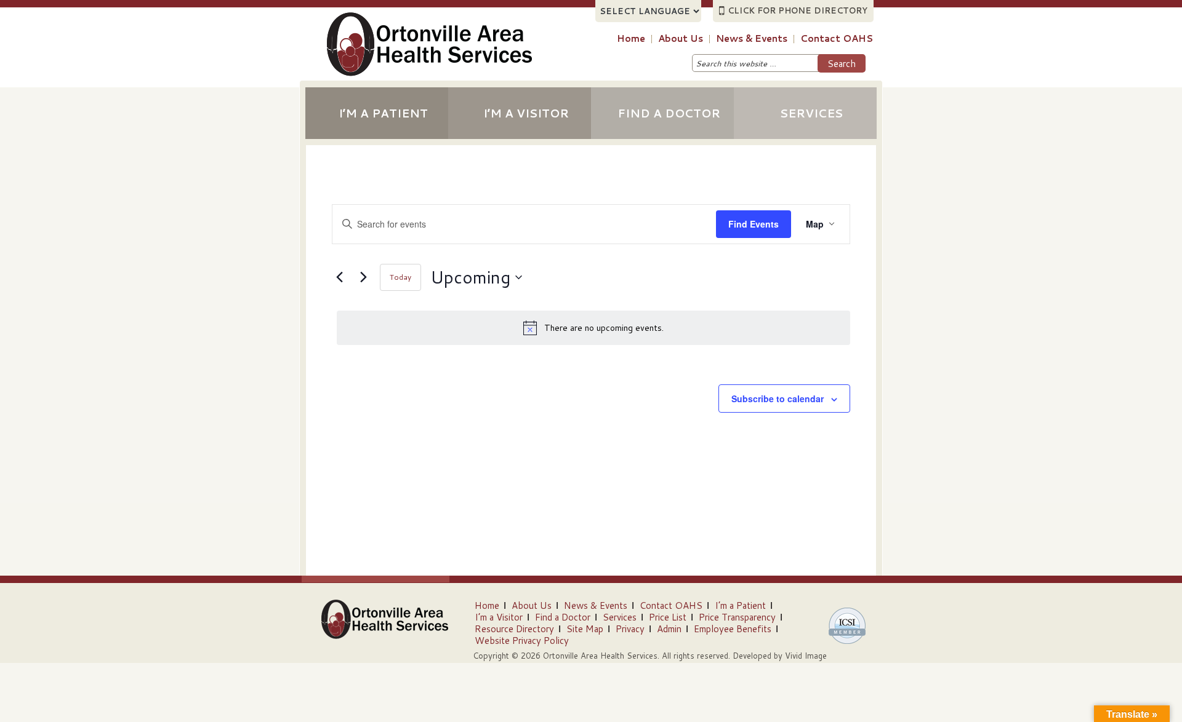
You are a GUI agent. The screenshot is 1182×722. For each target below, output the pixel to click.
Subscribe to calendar (777, 398)
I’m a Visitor (526, 113)
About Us (532, 605)
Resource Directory (514, 628)
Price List (667, 617)
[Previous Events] (339, 277)
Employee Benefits (732, 628)
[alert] (593, 328)
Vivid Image (806, 655)
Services (811, 113)
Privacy (630, 628)
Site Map (584, 628)
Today (400, 277)
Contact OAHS (671, 605)
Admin (669, 628)
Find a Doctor (668, 113)
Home (487, 605)
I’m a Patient (383, 113)
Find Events (753, 224)
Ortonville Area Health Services (447, 55)
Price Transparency (737, 617)
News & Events (595, 605)
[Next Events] (363, 277)
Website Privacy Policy (522, 640)
